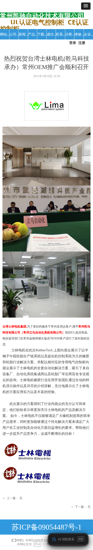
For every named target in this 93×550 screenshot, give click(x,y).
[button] (86, 6)
